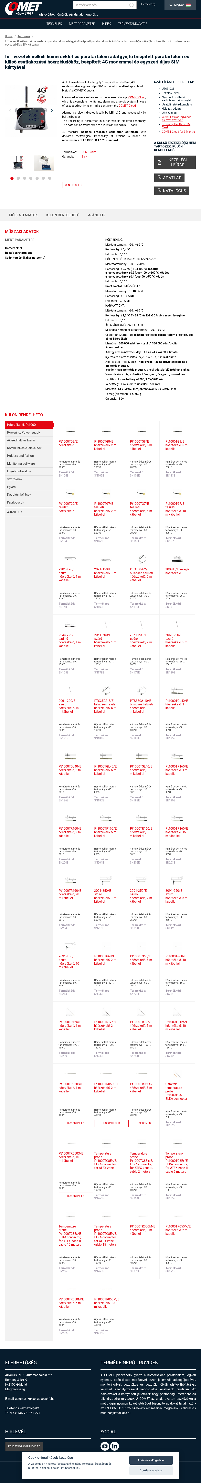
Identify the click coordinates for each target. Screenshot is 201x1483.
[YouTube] (105, 1449)
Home (9, 36)
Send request (73, 184)
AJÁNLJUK (96, 215)
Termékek (54, 24)
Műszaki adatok (23, 215)
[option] (31, 110)
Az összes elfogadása (151, 1460)
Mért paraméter (82, 24)
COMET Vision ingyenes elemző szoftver (176, 118)
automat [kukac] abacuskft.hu (34, 1399)
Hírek (106, 24)
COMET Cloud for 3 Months (179, 131)
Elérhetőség (148, 4)
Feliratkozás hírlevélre (24, 1446)
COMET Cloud (136, 97)
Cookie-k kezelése (151, 1470)
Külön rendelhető (62, 215)
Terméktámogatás (132, 24)
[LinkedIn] (114, 1449)
